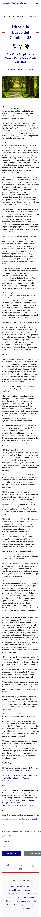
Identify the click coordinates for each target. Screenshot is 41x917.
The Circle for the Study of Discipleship (20, 897)
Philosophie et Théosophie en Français (20, 901)
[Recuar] (4, 16)
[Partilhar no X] (15, 866)
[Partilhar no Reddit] (23, 866)
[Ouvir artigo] (9, 16)
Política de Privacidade (20, 909)
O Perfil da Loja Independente (20, 890)
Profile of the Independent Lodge (20, 905)
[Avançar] (14, 16)
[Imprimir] (33, 866)
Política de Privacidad (29, 819)
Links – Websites (24, 886)
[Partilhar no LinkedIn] (20, 869)
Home (12, 886)
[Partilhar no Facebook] (8, 866)
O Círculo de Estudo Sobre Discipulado (20, 894)
